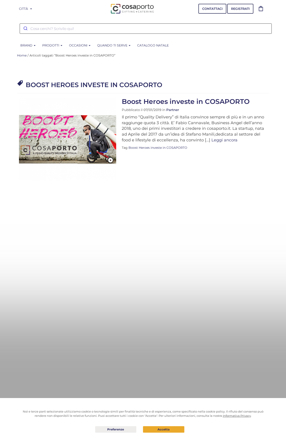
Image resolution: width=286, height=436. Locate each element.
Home (22, 55)
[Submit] (25, 29)
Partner (172, 110)
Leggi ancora (224, 140)
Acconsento (163, 429)
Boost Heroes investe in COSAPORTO (186, 101)
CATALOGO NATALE (153, 45)
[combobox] (146, 28)
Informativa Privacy (237, 415)
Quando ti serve (112, 45)
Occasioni (78, 45)
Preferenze (116, 429)
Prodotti (51, 45)
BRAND (26, 45)
